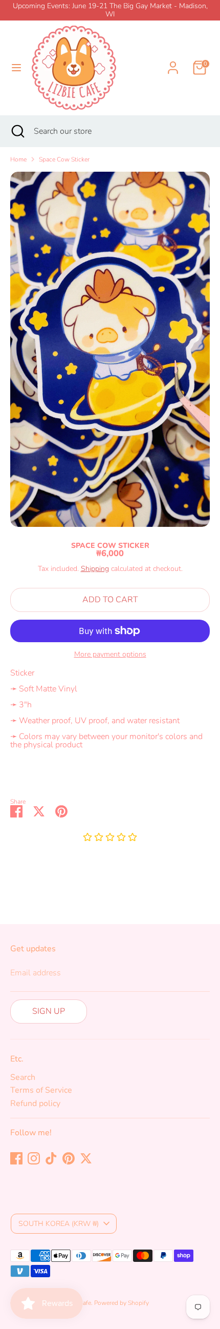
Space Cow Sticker (64, 159)
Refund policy (35, 1103)
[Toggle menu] (16, 67)
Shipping (95, 569)
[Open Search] (17, 131)
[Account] (173, 61)
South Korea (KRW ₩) (58, 1224)
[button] (110, 838)
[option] (110, 349)
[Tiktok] (51, 1158)
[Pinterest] (68, 1158)
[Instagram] (34, 1158)
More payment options (110, 654)
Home (18, 159)
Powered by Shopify (121, 1303)
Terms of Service (41, 1090)
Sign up (48, 1011)
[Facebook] (16, 1158)
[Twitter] (86, 1158)
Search (22, 1077)
